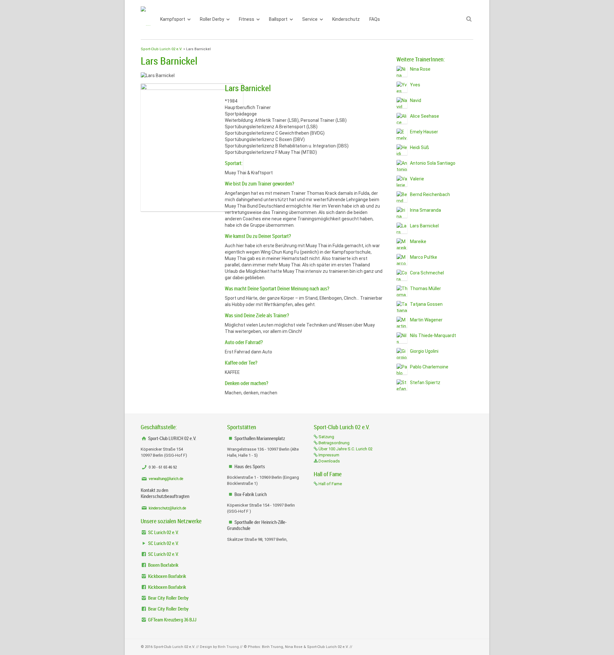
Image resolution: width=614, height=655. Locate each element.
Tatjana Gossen (426, 304)
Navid (415, 100)
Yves (415, 84)
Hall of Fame (330, 483)
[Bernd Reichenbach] (402, 196)
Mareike (418, 241)
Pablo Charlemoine (429, 366)
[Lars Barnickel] (402, 228)
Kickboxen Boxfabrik (166, 576)
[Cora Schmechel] (402, 275)
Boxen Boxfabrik (162, 565)
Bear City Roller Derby (168, 598)
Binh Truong (228, 647)
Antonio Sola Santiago (432, 163)
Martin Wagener (426, 319)
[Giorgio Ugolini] (402, 353)
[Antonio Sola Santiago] (402, 165)
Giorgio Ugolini (424, 351)
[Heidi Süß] (402, 149)
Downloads (329, 461)
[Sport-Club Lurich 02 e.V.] (146, 19)
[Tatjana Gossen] (402, 306)
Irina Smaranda (425, 210)
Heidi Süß (419, 147)
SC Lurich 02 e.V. (163, 532)
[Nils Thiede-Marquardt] (402, 337)
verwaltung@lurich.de (165, 478)
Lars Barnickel (424, 225)
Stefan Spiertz (425, 382)
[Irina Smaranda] (402, 212)
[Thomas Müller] (402, 290)
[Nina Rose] (402, 71)
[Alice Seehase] (402, 118)
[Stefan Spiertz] (402, 384)
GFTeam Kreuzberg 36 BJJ (171, 619)
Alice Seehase (424, 116)
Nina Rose (420, 69)
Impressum (328, 455)
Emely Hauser (424, 131)
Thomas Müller (425, 288)
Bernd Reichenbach (430, 194)
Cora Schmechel (427, 272)
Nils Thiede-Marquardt (433, 335)
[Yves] (402, 87)
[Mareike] (402, 243)
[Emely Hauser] (402, 134)
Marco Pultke (423, 257)
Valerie (417, 178)
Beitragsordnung (334, 442)
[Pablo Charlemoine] (402, 369)
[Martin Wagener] (402, 322)
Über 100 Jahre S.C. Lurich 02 (345, 448)
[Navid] (402, 102)
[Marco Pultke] (402, 259)
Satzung (326, 436)
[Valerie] (402, 181)
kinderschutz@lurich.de (167, 508)
